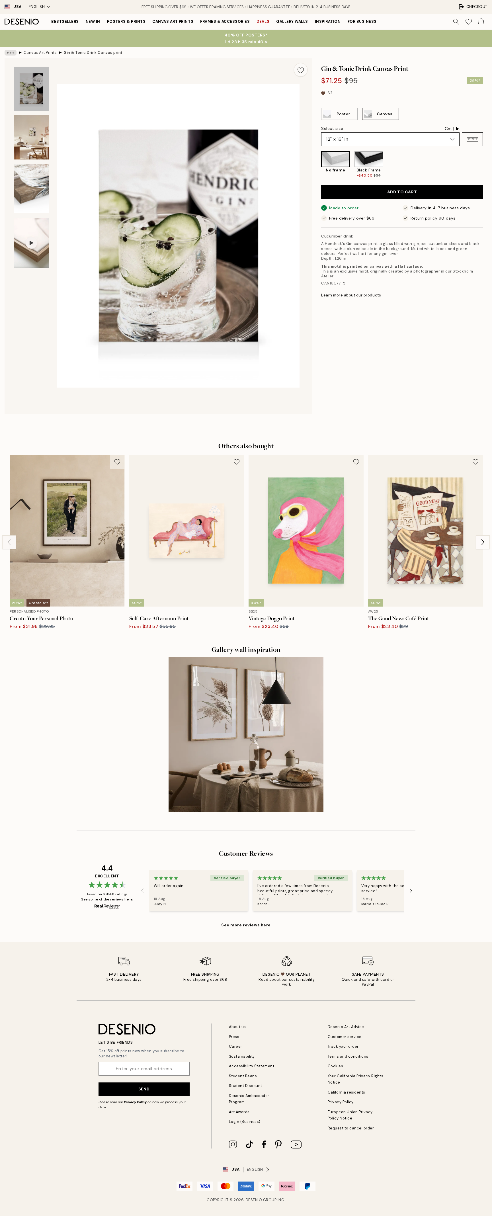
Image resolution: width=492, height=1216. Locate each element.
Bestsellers (65, 21)
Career (235, 1046)
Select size (332, 128)
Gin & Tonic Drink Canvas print (93, 52)
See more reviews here (246, 925)
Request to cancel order (351, 1128)
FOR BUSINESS (362, 21)
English (37, 6)
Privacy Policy (135, 1102)
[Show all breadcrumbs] (11, 53)
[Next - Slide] (487, 164)
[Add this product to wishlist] (301, 70)
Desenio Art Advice (346, 1026)
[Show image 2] (31, 137)
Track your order (343, 1046)
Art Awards (239, 1111)
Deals (263, 21)
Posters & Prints (126, 21)
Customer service (345, 1036)
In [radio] (458, 129)
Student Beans (243, 1076)
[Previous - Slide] (316, 164)
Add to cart (402, 192)
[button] (472, 139)
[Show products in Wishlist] (468, 21)
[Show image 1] (31, 89)
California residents (346, 1092)
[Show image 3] (31, 188)
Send (143, 1089)
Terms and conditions (348, 1056)
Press (234, 1036)
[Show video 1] (31, 243)
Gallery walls (292, 21)
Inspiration (328, 21)
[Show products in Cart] (481, 21)
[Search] (456, 22)
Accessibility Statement (251, 1066)
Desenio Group (261, 1199)
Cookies (335, 1066)
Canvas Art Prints (172, 21)
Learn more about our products (351, 295)
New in (93, 21)
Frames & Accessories (225, 21)
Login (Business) (245, 1121)
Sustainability (242, 1056)
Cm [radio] (448, 129)
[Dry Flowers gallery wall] (246, 734)
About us (237, 1026)
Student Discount (245, 1085)
